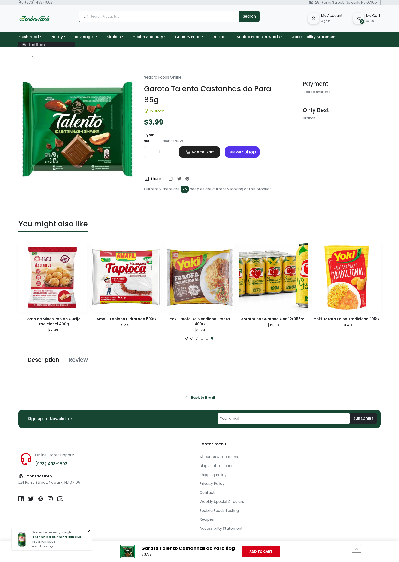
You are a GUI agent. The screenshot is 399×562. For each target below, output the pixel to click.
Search (249, 16)
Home (23, 55)
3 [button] (197, 338)
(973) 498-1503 (39, 2)
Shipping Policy (213, 474)
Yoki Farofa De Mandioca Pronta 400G (200, 321)
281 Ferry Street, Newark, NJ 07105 (346, 2)
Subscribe (363, 418)
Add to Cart (260, 551)
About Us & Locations (219, 456)
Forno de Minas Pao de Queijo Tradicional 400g (53, 321)
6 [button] (212, 338)
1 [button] (186, 338)
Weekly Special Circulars (222, 501)
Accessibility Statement (221, 528)
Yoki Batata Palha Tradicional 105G (346, 319)
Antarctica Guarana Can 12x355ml (273, 319)
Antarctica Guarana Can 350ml (57, 537)
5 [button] (207, 338)
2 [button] (191, 338)
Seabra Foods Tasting (219, 510)
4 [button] (202, 338)
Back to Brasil (202, 397)
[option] (53, 291)
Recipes (207, 519)
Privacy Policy (212, 483)
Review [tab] (78, 360)
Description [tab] (43, 360)
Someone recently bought (52, 532)
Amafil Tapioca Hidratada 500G (126, 319)
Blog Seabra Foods (216, 465)
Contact (207, 492)
